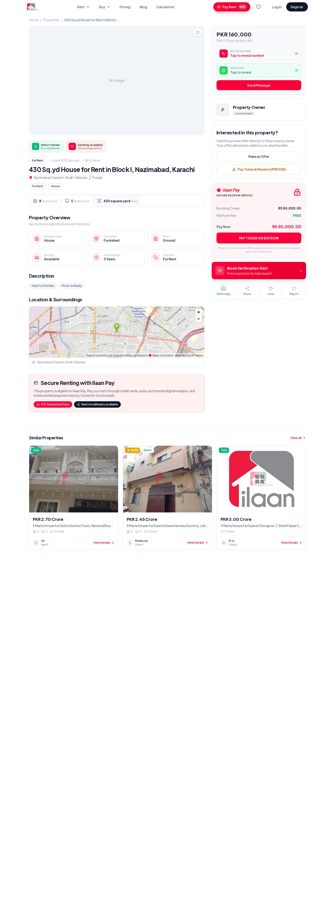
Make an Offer (258, 157)
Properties (51, 20)
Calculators (165, 7)
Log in (277, 7)
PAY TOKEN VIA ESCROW (259, 238)
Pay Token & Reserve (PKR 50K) (262, 169)
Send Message (258, 85)
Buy (102, 7)
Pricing (124, 7)
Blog (143, 7)
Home (33, 20)
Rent (81, 7)
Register (297, 7)
